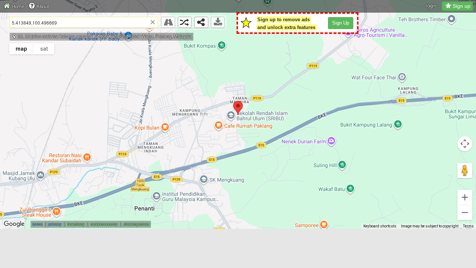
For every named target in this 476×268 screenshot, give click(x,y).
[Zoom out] (464, 212)
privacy (55, 224)
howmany (76, 224)
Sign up (461, 6)
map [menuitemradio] (21, 48)
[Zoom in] (464, 197)
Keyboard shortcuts (379, 226)
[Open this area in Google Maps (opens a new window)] (14, 224)
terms (37, 224)
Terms (468, 226)
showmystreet (136, 224)
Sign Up (340, 23)
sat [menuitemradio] (44, 48)
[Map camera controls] (464, 143)
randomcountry (104, 224)
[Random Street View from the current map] (185, 22)
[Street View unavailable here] (168, 22)
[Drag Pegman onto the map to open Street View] (464, 170)
